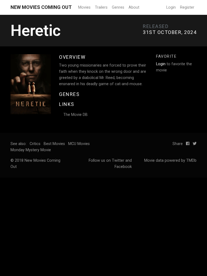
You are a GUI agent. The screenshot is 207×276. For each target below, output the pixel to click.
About (134, 7)
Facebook (123, 166)
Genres (118, 7)
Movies (84, 7)
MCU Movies (79, 144)
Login (171, 7)
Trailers (101, 7)
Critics (35, 144)
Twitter (118, 160)
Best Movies (54, 144)
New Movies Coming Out (41, 7)
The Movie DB (75, 114)
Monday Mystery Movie (31, 150)
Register (187, 7)
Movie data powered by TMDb (170, 160)
